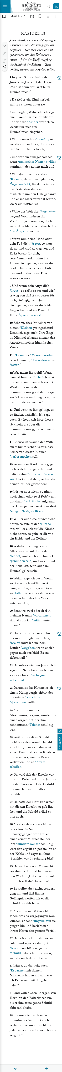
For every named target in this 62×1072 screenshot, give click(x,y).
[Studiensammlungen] (32, 16)
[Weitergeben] (4, 67)
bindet (15, 556)
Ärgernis (17, 184)
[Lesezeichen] (40, 16)
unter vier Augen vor (31, 476)
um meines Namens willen (37, 162)
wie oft (15, 643)
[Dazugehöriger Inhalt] (59, 78)
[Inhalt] (4, 16)
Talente (35, 725)
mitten (37, 620)
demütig (43, 139)
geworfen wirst (30, 315)
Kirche (46, 524)
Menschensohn (42, 355)
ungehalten (42, 921)
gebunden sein (21, 561)
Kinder (33, 122)
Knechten (33, 697)
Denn (20, 355)
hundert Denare (28, 844)
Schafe (39, 377)
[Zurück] (15, 1068)
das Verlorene (41, 360)
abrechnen (18, 702)
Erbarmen (18, 970)
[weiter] (46, 1068)
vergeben (28, 648)
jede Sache (33, 501)
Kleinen (16, 179)
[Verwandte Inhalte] (47, 16)
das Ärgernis (19, 231)
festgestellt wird (34, 511)
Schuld (16, 953)
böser (15, 948)
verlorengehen (21, 457)
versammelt (42, 615)
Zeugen (16, 511)
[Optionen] (55, 16)
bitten (19, 593)
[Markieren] (4, 53)
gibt (27, 184)
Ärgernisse (48, 211)
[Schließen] (4, 46)
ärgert (36, 244)
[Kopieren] (4, 61)
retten (15, 365)
